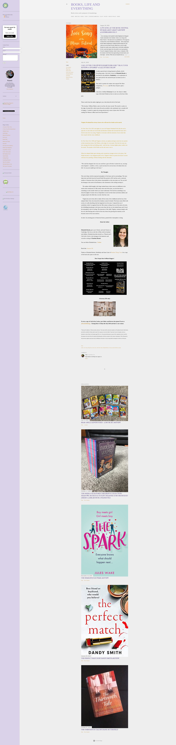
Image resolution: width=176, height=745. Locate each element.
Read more (127, 56)
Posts (6, 15)
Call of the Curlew (69, 72)
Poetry (106, 16)
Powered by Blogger (98, 740)
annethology (5, 133)
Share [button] (101, 57)
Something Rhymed (6, 160)
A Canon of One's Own (7, 127)
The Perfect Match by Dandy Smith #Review (100, 658)
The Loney (105, 85)
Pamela (9, 80)
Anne (86, 354)
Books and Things (6, 141)
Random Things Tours (116, 252)
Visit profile (9, 89)
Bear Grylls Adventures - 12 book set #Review (101, 422)
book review (68, 70)
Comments (7, 16)
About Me (77, 16)
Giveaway (68, 75)
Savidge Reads (5, 158)
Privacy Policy (112, 16)
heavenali (4, 143)
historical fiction (69, 77)
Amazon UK (90, 248)
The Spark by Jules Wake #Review (95, 578)
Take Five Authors (6, 162)
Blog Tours (68, 69)
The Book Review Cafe (7, 164)
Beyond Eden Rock (6, 135)
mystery (67, 78)
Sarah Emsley (5, 155)
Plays (101, 16)
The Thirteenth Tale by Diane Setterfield (99, 729)
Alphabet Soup (6, 131)
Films (86, 16)
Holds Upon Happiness (7, 147)
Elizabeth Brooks (69, 73)
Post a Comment (105, 57)
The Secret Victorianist (7, 166)
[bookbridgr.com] (9, 191)
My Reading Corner (6, 153)
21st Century (68, 67)
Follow (4, 118)
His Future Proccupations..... (8, 145)
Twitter (99, 242)
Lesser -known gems (7, 151)
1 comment (86, 424)
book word (5, 137)
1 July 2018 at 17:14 (91, 354)
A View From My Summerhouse (9, 129)
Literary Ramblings (93, 16)
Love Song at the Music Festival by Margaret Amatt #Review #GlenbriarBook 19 (114, 30)
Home (72, 16)
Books (82, 16)
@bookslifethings (85, 323)
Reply (86, 358)
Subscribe (10, 36)
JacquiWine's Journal (7, 149)
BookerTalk (5, 139)
